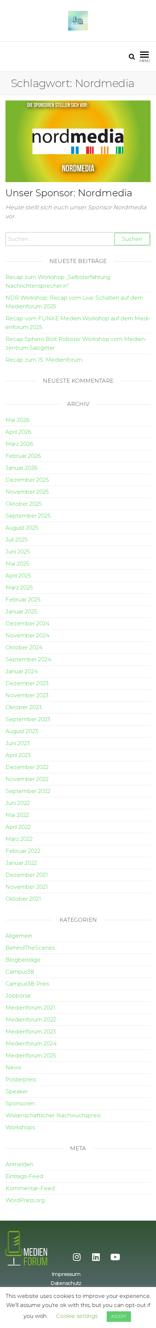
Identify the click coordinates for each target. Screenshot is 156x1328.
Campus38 (19, 971)
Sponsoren (19, 1103)
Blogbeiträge (23, 959)
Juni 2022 (17, 802)
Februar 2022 (22, 850)
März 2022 (19, 838)
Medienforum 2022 (30, 1019)
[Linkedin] (96, 1257)
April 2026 (18, 431)
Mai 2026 (17, 419)
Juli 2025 (16, 539)
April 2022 (18, 826)
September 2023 (27, 719)
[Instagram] (77, 1257)
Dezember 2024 (27, 623)
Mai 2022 (17, 814)
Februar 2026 (23, 455)
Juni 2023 (17, 743)
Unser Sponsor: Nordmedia (68, 193)
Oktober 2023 (23, 707)
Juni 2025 (17, 551)
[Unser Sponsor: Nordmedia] (78, 140)
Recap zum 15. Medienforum (43, 359)
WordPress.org (25, 1200)
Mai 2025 (17, 563)
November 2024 (27, 635)
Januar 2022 (21, 862)
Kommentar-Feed (30, 1188)
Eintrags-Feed (24, 1176)
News (13, 1067)
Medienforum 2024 (31, 1043)
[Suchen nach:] (78, 239)
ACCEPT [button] (119, 1316)
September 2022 (27, 791)
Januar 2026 (21, 467)
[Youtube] (115, 1257)
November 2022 (27, 779)
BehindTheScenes (30, 947)
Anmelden (19, 1164)
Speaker (16, 1091)
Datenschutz (65, 1283)
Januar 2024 (21, 671)
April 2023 (18, 755)
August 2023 (21, 731)
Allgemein (18, 935)
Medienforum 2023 (30, 1031)
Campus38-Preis (27, 983)
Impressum (66, 1274)
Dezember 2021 (26, 874)
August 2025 (21, 527)
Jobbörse (18, 995)
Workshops (20, 1127)
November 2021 (26, 886)
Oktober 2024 (23, 647)
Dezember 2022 (27, 767)
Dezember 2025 (27, 479)
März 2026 (19, 443)
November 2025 (27, 491)
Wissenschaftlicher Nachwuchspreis (52, 1115)
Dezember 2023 (27, 683)
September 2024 (28, 659)
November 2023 (27, 695)
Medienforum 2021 (30, 1007)
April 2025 (18, 575)
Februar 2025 (23, 599)
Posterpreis (20, 1079)
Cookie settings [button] (77, 1315)
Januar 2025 (21, 611)
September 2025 (28, 515)
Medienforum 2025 (30, 1055)
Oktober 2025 (23, 503)
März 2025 (19, 587)
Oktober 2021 (23, 898)
